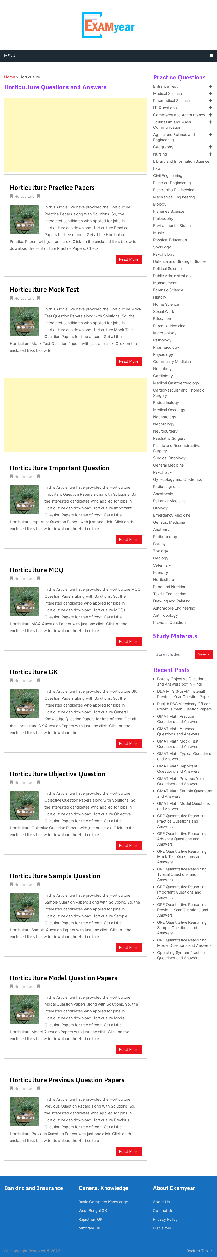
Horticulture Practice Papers (52, 187)
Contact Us (163, 1210)
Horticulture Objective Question (57, 774)
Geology (160, 558)
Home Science (166, 304)
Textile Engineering (169, 594)
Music (158, 232)
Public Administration (172, 275)
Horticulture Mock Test (44, 289)
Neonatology (164, 417)
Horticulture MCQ (37, 570)
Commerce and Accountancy (179, 115)
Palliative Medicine (169, 501)
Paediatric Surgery (169, 438)
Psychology (163, 254)
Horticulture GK (34, 672)
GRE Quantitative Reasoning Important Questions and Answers (182, 892)
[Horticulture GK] (24, 703)
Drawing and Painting (172, 601)
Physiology (163, 354)
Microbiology (165, 333)
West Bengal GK (93, 1210)
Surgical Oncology (169, 458)
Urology (160, 508)
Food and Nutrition (169, 586)
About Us (161, 1202)
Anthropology (165, 615)
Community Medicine (172, 361)
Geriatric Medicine (169, 522)
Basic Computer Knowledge (103, 1202)
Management (165, 283)
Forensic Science (168, 290)
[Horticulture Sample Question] (24, 907)
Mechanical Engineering (174, 197)
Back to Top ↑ (200, 1251)
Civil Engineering (167, 175)
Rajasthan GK (90, 1219)
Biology (159, 204)
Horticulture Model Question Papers (63, 977)
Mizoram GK (90, 1228)
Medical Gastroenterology (176, 383)
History (159, 297)
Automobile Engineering (174, 608)
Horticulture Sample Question (55, 875)
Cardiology (163, 376)
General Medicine (168, 465)
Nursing (160, 154)
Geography (163, 147)
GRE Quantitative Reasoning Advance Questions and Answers (182, 839)
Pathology (162, 340)
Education (162, 318)
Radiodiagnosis (166, 486)
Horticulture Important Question (60, 468)
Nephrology (163, 424)
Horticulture (24, 196)
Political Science (167, 268)
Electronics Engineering (174, 190)
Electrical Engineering (172, 182)
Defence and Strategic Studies (180, 261)
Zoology (160, 551)
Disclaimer (162, 1228)
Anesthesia (163, 493)
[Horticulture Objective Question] (24, 805)
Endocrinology (166, 402)
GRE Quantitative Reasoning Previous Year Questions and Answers (182, 910)
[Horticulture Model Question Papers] (24, 1009)
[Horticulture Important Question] (24, 499)
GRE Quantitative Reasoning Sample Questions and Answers (182, 927)
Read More (128, 259)
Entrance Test (165, 86)
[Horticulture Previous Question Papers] (24, 1111)
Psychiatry (162, 472)
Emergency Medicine (171, 515)
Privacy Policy (165, 1219)
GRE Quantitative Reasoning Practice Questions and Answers (182, 821)
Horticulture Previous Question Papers (67, 1079)
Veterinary (162, 565)
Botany (159, 543)
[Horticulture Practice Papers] (24, 219)
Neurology (162, 368)
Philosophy (163, 218)
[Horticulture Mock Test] (24, 321)
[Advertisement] (75, 135)
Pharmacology (166, 347)
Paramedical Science (171, 100)
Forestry (160, 572)
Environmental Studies (173, 225)
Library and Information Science (181, 161)
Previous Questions (170, 622)
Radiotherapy (165, 536)
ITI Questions (165, 107)
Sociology (162, 247)
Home (9, 77)
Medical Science (167, 93)
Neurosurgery (165, 431)
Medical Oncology (169, 409)
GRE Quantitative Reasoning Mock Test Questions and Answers (182, 856)
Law (157, 168)
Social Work (163, 311)
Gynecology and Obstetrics (177, 479)
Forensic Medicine (169, 325)
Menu (9, 55)
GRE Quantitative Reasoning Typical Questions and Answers (182, 874)
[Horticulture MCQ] (24, 601)
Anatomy (161, 529)
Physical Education (170, 240)
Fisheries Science (168, 211)
